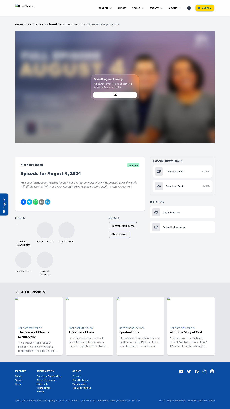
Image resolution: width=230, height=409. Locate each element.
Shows (18, 380)
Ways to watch (79, 383)
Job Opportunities (81, 387)
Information (45, 371)
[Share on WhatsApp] (35, 202)
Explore (20, 371)
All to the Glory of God (186, 332)
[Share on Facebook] (23, 202)
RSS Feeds (42, 383)
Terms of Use (43, 387)
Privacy (40, 391)
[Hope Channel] (24, 8)
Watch (18, 376)
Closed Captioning (46, 380)
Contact (76, 376)
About (76, 371)
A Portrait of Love (81, 332)
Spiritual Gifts (129, 332)
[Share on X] (29, 202)
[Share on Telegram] (47, 202)
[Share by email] (41, 202)
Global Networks (80, 380)
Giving (18, 383)
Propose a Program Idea (49, 376)
